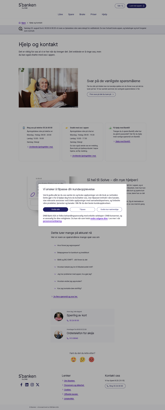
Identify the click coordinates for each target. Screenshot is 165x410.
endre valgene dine (99, 218)
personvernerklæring (52, 221)
